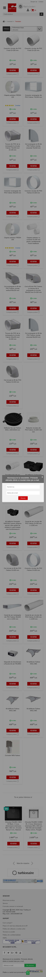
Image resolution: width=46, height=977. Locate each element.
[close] (42, 477)
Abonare (23, 498)
